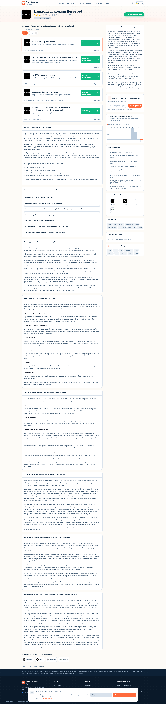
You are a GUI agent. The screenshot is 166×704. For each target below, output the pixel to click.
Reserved (123, 253)
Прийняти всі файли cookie (124, 695)
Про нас (88, 685)
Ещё (107, 3)
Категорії (99, 3)
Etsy (121, 250)
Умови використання (124, 685)
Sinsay (130, 253)
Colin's (109, 250)
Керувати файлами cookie (79, 695)
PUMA (116, 253)
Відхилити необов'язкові (101, 695)
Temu (136, 253)
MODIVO (110, 253)
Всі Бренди (71, 3)
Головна (62, 3)
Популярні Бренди (85, 3)
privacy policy (129, 109)
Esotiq (116, 250)
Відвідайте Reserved (135, 14)
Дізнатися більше (46, 698)
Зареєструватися (135, 106)
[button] (25, 33)
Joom (136, 250)
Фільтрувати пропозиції (30, 30)
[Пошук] (132, 3)
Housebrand (128, 250)
